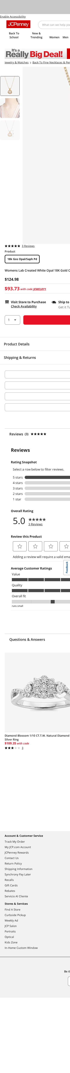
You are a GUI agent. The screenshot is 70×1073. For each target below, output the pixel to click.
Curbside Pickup (15, 915)
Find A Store (12, 909)
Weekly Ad (11, 920)
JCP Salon (11, 926)
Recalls (9, 880)
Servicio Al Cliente (16, 896)
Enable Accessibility (13, 16)
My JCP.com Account (18, 847)
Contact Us (12, 858)
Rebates (10, 891)
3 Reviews (28, 246)
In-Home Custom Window (21, 948)
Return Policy (13, 863)
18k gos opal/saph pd (22, 259)
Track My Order (15, 841)
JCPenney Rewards (17, 852)
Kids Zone (11, 942)
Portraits (10, 931)
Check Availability (24, 306)
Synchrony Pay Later (18, 874)
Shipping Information (18, 869)
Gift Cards (11, 885)
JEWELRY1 (39, 289)
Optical (9, 937)
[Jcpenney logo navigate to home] (18, 24)
